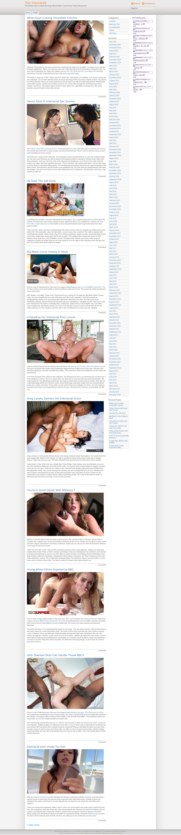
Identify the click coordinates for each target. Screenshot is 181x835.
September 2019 (115, 179)
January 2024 (114, 75)
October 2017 (114, 239)
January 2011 (114, 356)
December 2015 (115, 260)
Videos (111, 30)
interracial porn (93, 814)
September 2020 (115, 155)
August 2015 (113, 272)
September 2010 (115, 368)
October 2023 (114, 81)
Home (28, 13)
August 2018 (113, 215)
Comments (150, 4)
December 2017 (115, 233)
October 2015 (114, 266)
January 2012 (114, 320)
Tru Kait (42, 797)
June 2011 (113, 341)
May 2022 (112, 111)
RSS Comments (117, 833)
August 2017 (113, 242)
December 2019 (115, 170)
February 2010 (114, 389)
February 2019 (114, 200)
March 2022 (113, 116)
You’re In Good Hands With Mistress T (51, 490)
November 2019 (115, 173)
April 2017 (113, 251)
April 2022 (113, 113)
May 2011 (112, 344)
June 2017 (113, 245)
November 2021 (115, 128)
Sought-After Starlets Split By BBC (118, 442)
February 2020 (114, 167)
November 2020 (115, 152)
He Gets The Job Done (41, 180)
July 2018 (112, 218)
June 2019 (113, 188)
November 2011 (115, 326)
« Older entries (33, 825)
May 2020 (112, 161)
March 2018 (113, 227)
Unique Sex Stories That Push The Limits (118, 427)
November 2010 (115, 362)
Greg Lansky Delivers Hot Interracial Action (54, 398)
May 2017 (112, 248)
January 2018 (114, 230)
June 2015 (113, 278)
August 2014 (113, 296)
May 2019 (112, 191)
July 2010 (112, 374)
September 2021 (115, 134)
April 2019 (113, 194)
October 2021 (114, 131)
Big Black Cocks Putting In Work (47, 251)
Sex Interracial (35, 3)
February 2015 (114, 290)
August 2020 (113, 158)
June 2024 (113, 66)
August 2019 (113, 182)
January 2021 (114, 146)
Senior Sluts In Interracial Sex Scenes (51, 101)
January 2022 (114, 122)
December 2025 (115, 45)
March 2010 (113, 386)
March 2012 (113, 314)
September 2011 (115, 332)
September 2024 (115, 63)
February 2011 (114, 353)
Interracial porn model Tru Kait (46, 746)
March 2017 (113, 254)
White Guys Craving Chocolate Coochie (52, 17)
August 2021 (113, 137)
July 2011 (112, 338)
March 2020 (113, 164)
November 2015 (115, 263)
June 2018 (113, 221)
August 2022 (113, 105)
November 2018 (115, 209)
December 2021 (115, 125)
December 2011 (115, 323)
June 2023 (113, 87)
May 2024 (112, 69)
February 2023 (114, 92)
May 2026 (112, 42)
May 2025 (112, 54)
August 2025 (113, 51)
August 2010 (113, 371)
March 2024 (113, 72)
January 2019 (114, 203)
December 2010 (115, 359)
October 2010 (114, 365)
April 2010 (113, 383)
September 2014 (115, 293)
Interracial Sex (114, 24)
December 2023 (115, 78)
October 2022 (114, 102)
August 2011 (113, 335)
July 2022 (112, 107)
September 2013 (115, 305)
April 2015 (113, 284)
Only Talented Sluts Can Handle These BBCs (55, 655)
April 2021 (113, 143)
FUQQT (35, 13)
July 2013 (112, 311)
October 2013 (114, 302)
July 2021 (112, 140)
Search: (134, 8)
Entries (137, 4)
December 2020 (115, 149)
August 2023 (113, 84)
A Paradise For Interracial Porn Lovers (51, 317)
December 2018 (115, 206)
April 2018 (113, 224)
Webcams (112, 33)
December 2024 (115, 60)
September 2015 (115, 269)
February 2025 (114, 57)
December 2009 (115, 395)
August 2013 (113, 308)
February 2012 (114, 317)
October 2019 (114, 176)
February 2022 (114, 120)
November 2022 (115, 99)
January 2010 (114, 392)
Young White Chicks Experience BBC (50, 569)
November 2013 (115, 299)
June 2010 (113, 377)
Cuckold (112, 21)
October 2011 (114, 329)
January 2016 (114, 257)
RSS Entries (106, 833)
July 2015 (112, 275)
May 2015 (112, 281)
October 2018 (114, 212)
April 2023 (113, 90)
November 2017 (115, 236)
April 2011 (112, 347)
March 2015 (113, 287)
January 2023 (114, 96)
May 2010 (112, 380)
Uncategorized (114, 27)
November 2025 (115, 48)
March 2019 (113, 197)
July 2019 (112, 185)
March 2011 (113, 350)
